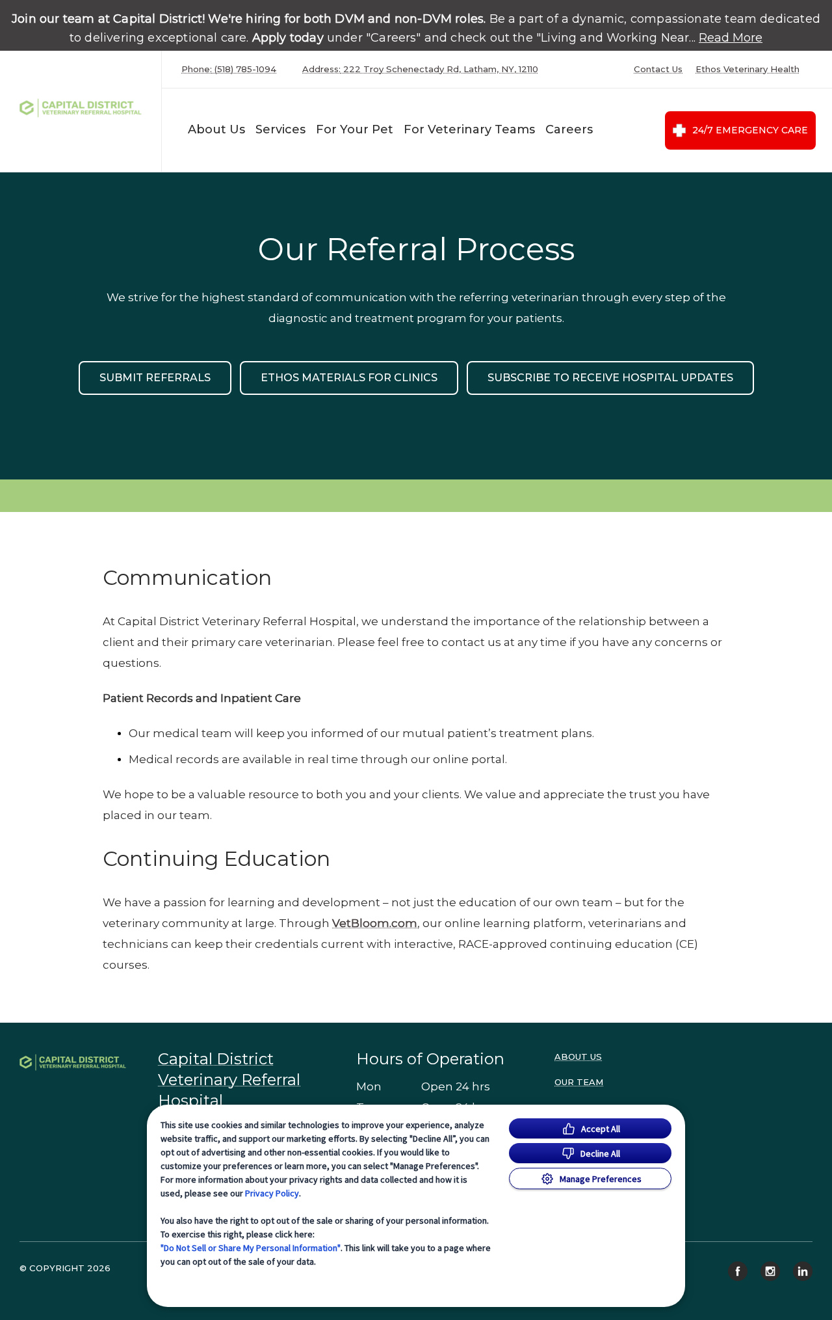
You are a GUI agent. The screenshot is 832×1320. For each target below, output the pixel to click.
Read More (730, 38)
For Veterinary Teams (469, 129)
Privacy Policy (272, 1193)
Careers (569, 129)
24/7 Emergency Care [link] (750, 130)
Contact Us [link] (658, 69)
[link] (84, 108)
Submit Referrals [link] (155, 377)
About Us (216, 129)
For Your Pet (354, 129)
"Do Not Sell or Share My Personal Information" (251, 1248)
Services (280, 129)
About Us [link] (578, 1056)
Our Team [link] (578, 1082)
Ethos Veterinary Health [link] (748, 69)
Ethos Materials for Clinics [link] (349, 377)
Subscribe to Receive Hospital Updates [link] (610, 377)
